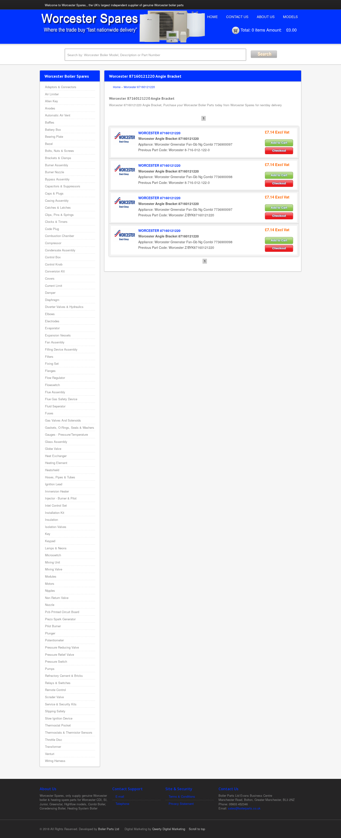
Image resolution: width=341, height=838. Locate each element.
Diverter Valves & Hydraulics (64, 306)
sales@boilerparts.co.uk (244, 808)
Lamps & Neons (56, 548)
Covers (50, 278)
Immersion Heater (57, 491)
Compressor (53, 243)
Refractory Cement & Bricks (64, 675)
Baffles (49, 122)
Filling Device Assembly (61, 349)
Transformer (53, 746)
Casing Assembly (57, 200)
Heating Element (56, 463)
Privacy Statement (181, 803)
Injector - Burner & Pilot (61, 498)
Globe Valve (53, 448)
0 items (258, 30)
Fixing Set (52, 363)
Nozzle (49, 604)
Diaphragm (52, 299)
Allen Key (51, 101)
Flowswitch (52, 385)
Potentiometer (54, 640)
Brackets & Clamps (58, 158)
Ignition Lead (53, 484)
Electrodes (52, 321)
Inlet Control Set (56, 505)
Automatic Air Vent (57, 115)
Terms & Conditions (182, 796)
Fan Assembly (54, 342)
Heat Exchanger (56, 456)
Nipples (50, 590)
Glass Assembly (56, 441)
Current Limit (53, 285)
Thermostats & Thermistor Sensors (68, 732)
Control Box (53, 257)
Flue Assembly (55, 392)
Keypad (50, 541)
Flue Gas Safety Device (61, 399)
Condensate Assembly (60, 250)
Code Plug (52, 229)
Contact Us (237, 16)
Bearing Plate (54, 136)
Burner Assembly (56, 165)
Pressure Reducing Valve (62, 647)
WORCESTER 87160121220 (159, 133)
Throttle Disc (53, 739)
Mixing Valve (53, 569)
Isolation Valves (55, 527)
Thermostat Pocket (58, 725)
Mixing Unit (52, 562)
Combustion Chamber (59, 235)
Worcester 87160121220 (139, 87)
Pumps (50, 668)
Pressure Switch (56, 661)
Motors (49, 583)
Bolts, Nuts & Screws (59, 150)
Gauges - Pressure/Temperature (66, 434)
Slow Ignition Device (58, 718)
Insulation (51, 519)
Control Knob (53, 264)
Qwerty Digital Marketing (168, 829)
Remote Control (55, 690)
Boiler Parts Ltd (108, 829)
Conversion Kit (55, 271)
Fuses (49, 413)
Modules (50, 576)
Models (290, 16)
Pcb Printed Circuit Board (62, 612)
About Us (266, 16)
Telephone (122, 803)
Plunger (50, 633)
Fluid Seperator (55, 406)
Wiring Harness (55, 760)
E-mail (120, 796)
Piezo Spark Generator (60, 619)
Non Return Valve (56, 597)
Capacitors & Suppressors (62, 186)
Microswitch (53, 555)
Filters (49, 356)
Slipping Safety (55, 711)
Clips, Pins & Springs (59, 214)
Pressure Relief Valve (59, 654)
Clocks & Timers (56, 221)
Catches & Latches (58, 207)
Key (47, 533)
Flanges (50, 370)
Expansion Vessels (58, 335)
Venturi (49, 754)
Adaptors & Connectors (60, 87)
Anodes (50, 108)
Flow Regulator (55, 377)
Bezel (49, 143)
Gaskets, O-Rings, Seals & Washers (69, 427)
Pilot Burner (53, 626)
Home (212, 16)
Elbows (50, 314)
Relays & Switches (58, 683)
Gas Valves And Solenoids (63, 420)
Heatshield (52, 470)
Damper (50, 292)
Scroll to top (197, 829)
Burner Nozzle (54, 172)
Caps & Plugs (54, 193)
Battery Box (53, 129)
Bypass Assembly (57, 179)
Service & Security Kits (61, 704)
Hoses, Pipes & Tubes (60, 477)
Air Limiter (52, 94)
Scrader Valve (54, 697)
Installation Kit (54, 512)
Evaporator (52, 328)
